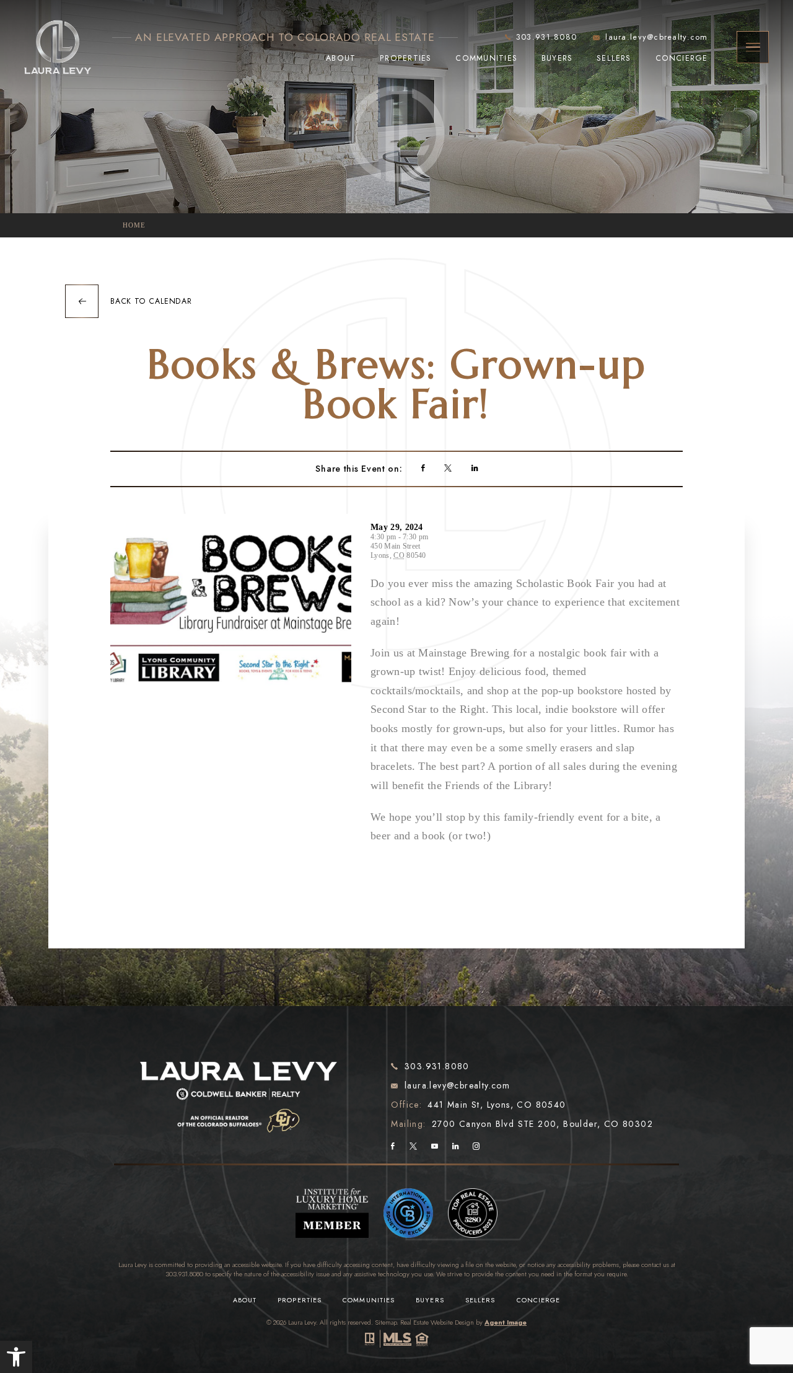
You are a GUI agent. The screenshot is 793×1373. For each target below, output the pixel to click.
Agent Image (505, 1322)
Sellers (614, 58)
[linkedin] (474, 469)
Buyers (556, 58)
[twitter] (448, 469)
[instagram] (476, 1147)
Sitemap (385, 1322)
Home (134, 225)
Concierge (681, 58)
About (341, 58)
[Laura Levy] (239, 1088)
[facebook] (423, 469)
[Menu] (753, 47)
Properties (405, 58)
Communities (486, 58)
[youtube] (434, 1147)
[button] (16, 1357)
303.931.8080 (184, 1274)
